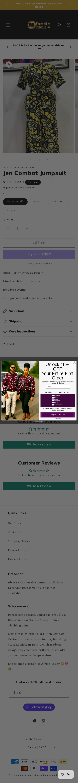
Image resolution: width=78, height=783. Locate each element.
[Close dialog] (74, 362)
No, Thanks (58, 418)
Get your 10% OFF (58, 415)
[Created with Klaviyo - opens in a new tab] (39, 421)
